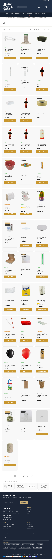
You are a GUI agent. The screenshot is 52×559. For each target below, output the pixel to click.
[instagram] (10, 519)
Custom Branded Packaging (8, 524)
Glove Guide (5, 537)
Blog (28, 516)
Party (25, 15)
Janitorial (44, 13)
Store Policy (35, 554)
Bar (12, 13)
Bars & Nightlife (40, 544)
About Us (29, 509)
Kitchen (20, 15)
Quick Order (29, 524)
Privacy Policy (29, 554)
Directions (29, 515)
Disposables (29, 13)
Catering (17, 13)
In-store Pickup (30, 526)
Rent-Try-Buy (5, 528)
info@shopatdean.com (7, 517)
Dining (23, 13)
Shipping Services (30, 530)
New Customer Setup (31, 533)
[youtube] (5, 519)
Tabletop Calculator (7, 526)
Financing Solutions (7, 530)
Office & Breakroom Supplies (24, 547)
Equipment (37, 13)
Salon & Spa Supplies (37, 547)
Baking (7, 13)
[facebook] (8, 519)
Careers (28, 513)
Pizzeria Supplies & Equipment (28, 544)
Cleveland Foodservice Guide (9, 533)
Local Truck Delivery (31, 528)
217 (31, 476)
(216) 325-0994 (7, 515)
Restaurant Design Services (8, 535)
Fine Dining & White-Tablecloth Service (11, 544)
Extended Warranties (7, 532)
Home (4, 21)
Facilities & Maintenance (9, 550)
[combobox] (22, 7)
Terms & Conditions (42, 554)
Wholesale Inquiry (30, 532)
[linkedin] (3, 519)
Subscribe (23, 502)
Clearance (31, 15)
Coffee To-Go (13, 547)
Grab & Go (6, 547)
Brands (28, 511)
